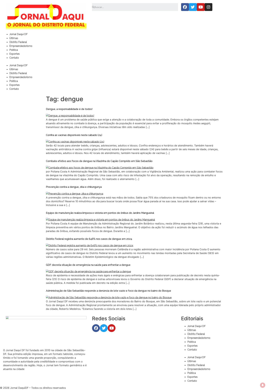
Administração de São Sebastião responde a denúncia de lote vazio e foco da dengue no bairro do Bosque (108, 290)
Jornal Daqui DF (18, 34)
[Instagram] (208, 7)
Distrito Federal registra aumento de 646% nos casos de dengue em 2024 (89, 238)
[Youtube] (201, 7)
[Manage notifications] (262, 385)
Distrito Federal (18, 42)
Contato (14, 57)
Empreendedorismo (20, 45)
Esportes (14, 53)
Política (13, 49)
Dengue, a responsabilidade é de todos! (69, 109)
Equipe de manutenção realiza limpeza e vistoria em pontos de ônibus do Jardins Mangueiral (100, 212)
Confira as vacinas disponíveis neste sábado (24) (74, 135)
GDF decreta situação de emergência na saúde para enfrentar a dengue (88, 264)
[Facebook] (185, 7)
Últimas (13, 38)
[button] (135, 61)
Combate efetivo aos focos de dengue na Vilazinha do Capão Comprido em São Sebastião (99, 161)
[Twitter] (193, 7)
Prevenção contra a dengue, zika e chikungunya (74, 186)
